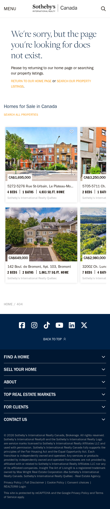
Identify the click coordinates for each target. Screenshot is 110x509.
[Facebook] (22, 326)
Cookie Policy (55, 482)
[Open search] (98, 8)
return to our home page (31, 81)
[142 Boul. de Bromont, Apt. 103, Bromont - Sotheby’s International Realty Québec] (41, 245)
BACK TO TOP (52, 339)
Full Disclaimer (34, 482)
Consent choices (78, 482)
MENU (10, 8)
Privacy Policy (12, 482)
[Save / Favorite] (72, 131)
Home (8, 304)
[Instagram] (34, 326)
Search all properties (21, 114)
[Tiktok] (46, 326)
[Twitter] (84, 326)
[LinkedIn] (72, 326)
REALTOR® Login (15, 486)
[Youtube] (59, 326)
